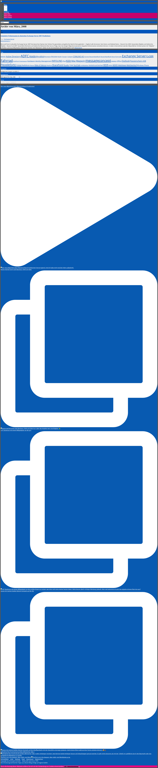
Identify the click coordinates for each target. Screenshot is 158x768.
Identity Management (43, 61)
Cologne (70, 57)
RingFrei (49, 65)
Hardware (31, 61)
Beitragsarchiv (5, 77)
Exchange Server (9, 39)
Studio (66, 65)
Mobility (113, 61)
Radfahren (26, 65)
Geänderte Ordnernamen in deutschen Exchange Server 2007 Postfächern (25, 36)
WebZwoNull (131, 65)
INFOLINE (57, 60)
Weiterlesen (78, 48)
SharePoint (57, 65)
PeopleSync (8, 65)
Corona (86, 57)
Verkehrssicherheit (96, 65)
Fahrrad (7, 60)
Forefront (16, 61)
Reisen (32, 65)
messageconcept (98, 60)
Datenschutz (39, 759)
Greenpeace (23, 61)
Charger (64, 57)
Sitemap (17, 759)
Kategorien (4, 71)
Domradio (118, 57)
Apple (32, 56)
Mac (74, 60)
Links (11, 759)
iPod (64, 61)
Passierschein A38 (138, 61)
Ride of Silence (40, 65)
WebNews (122, 65)
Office (119, 61)
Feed (23, 759)
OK (65, 766)
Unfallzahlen (84, 65)
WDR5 (115, 65)
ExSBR (149, 56)
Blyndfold (40, 56)
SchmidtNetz (5, 759)
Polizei (19, 65)
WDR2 (110, 65)
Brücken (54, 56)
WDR (105, 65)
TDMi (71, 65)
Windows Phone (143, 65)
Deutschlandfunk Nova (107, 57)
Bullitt (60, 57)
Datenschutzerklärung (72, 766)
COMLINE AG (78, 56)
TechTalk (76, 65)
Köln (68, 60)
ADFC (25, 56)
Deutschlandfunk (94, 57)
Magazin (80, 60)
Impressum (29, 759)
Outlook (126, 60)
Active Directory (13, 56)
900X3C (3, 57)
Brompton (47, 57)
